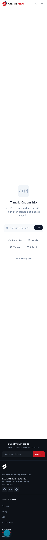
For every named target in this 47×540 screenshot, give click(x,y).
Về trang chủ (25, 258)
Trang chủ (17, 240)
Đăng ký (38, 454)
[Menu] (42, 3)
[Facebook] (4, 489)
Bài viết (35, 240)
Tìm (38, 227)
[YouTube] (10, 489)
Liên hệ (33, 247)
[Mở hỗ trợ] (7, 533)
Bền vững (6, 536)
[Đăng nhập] (35, 3)
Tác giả (16, 247)
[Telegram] (16, 489)
